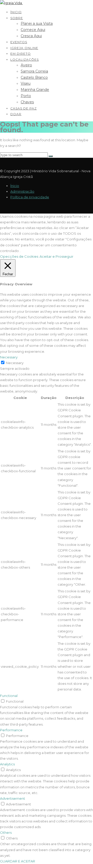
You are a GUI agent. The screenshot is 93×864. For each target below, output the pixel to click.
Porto (26, 95)
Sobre (16, 18)
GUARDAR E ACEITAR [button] (17, 861)
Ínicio (16, 12)
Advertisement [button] (12, 798)
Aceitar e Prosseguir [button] (56, 256)
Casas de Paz (23, 108)
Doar (15, 114)
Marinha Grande (35, 89)
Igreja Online (24, 48)
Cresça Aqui (31, 36)
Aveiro (26, 65)
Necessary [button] (9, 357)
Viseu (25, 83)
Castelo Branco (34, 77)
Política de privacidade (29, 197)
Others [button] (6, 832)
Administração (22, 191)
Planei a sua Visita (37, 23)
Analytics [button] (7, 764)
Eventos (18, 42)
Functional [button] (9, 696)
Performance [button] (11, 730)
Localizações (24, 59)
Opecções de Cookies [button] (19, 256)
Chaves (27, 102)
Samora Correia (34, 71)
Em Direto (20, 54)
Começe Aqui (33, 29)
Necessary (15, 363)
